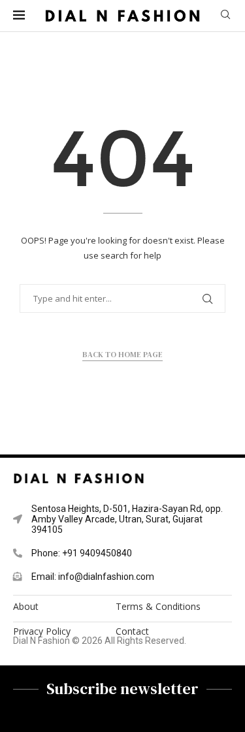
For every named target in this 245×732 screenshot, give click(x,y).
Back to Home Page (122, 354)
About (26, 606)
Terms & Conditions (158, 606)
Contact (132, 631)
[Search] (225, 16)
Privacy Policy (42, 631)
